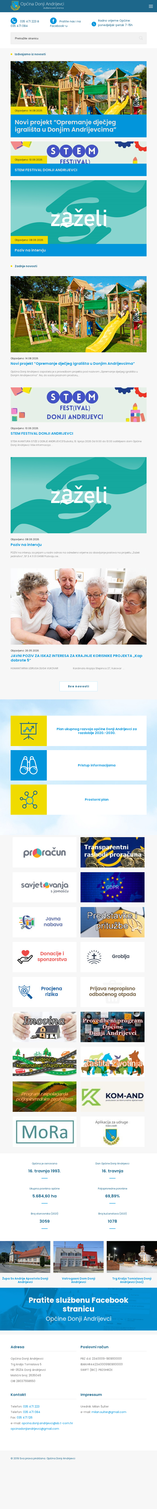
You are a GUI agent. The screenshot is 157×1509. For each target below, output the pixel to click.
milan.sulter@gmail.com (109, 1412)
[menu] (151, 6)
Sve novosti (78, 686)
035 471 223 (28, 21)
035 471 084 (19, 26)
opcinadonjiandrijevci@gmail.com (35, 1429)
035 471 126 (25, 1417)
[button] (5, 1264)
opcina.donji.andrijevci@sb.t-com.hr (47, 1423)
